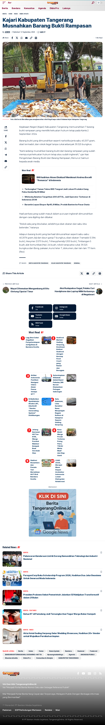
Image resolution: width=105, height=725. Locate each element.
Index (16, 14)
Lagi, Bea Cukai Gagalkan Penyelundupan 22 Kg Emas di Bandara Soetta (33, 342)
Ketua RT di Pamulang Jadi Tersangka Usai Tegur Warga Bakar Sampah (59, 614)
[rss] (40, 324)
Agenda (72, 655)
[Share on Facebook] (12, 38)
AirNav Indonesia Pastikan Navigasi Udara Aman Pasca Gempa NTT (35, 384)
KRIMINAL (77, 263)
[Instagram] (64, 308)
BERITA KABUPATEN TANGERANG (38, 263)
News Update (24, 14)
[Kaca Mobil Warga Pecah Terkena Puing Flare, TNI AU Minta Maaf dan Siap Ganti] (71, 432)
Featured (32, 610)
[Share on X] (17, 38)
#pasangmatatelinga (55, 655)
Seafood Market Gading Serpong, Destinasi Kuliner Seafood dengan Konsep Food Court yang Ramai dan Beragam (60, 354)
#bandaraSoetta (11, 658)
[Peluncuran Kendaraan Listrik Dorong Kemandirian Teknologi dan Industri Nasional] (12, 559)
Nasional (80, 651)
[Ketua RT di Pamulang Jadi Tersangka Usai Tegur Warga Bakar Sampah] (12, 617)
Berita (5, 14)
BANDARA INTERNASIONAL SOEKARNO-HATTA (23, 655)
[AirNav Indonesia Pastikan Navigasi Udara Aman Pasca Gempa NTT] (46, 378)
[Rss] (100, 673)
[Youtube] (40, 316)
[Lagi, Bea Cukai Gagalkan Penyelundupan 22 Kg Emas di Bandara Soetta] (46, 340)
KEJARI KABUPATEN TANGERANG (61, 263)
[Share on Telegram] (6, 155)
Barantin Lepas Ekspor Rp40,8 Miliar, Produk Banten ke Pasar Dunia (57, 204)
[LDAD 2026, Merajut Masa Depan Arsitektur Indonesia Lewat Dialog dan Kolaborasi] (71, 463)
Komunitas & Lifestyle (44, 658)
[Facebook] (40, 308)
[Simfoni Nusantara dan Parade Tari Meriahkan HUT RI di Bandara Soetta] (46, 463)
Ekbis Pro (27, 658)
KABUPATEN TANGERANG (69, 658)
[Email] (26, 38)
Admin (7, 32)
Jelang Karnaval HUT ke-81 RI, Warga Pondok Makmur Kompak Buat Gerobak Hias (36, 441)
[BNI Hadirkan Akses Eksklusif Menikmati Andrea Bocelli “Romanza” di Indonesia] (28, 179)
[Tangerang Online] (52, 2)
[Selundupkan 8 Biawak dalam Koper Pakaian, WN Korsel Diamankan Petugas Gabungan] (71, 378)
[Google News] (64, 316)
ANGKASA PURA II (87, 655)
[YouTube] (83, 673)
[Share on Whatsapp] (21, 38)
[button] (5, 2)
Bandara (68, 651)
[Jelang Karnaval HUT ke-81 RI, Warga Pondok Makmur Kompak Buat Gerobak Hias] (46, 432)
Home (10, 14)
